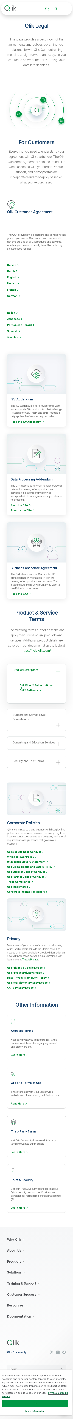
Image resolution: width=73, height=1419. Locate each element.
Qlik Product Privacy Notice (24, 972)
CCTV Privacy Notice (20, 987)
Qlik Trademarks (17, 887)
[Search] (47, 9)
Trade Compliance (18, 882)
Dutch (11, 271)
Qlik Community (17, 1352)
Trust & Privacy (30, 959)
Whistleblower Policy (20, 857)
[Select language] (56, 9)
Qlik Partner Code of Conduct (25, 877)
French (11, 289)
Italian (11, 312)
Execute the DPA (21, 510)
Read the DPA (19, 505)
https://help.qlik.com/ (36, 650)
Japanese (13, 319)
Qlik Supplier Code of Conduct (26, 872)
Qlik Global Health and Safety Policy (29, 867)
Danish (11, 265)
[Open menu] (65, 9)
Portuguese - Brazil (19, 325)
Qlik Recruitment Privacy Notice (27, 982)
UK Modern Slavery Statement (26, 862)
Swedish (12, 337)
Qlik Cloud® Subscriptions (36, 685)
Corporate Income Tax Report (26, 892)
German (12, 296)
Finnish (11, 283)
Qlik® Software (29, 690)
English (11, 277)
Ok (35, 1403)
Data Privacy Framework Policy (27, 977)
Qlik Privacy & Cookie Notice (25, 968)
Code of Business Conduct (24, 852)
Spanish (12, 331)
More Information (35, 1411)
